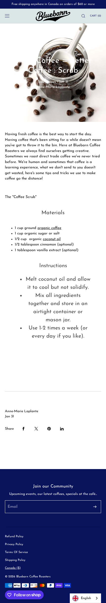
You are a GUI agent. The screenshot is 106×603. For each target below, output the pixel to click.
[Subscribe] (95, 506)
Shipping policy (15, 560)
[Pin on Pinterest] (49, 429)
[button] (81, 16)
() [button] (95, 16)
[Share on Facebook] (23, 429)
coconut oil (52, 239)
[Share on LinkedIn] (62, 429)
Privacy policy (14, 544)
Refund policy (14, 536)
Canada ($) (13, 568)
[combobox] (85, 598)
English (86, 598)
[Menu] (11, 16)
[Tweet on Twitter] (36, 429)
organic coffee (49, 228)
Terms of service (16, 552)
